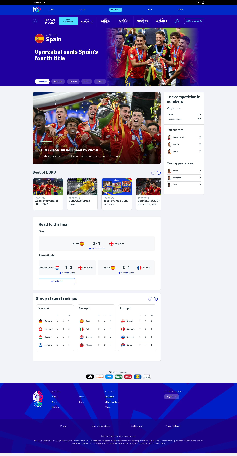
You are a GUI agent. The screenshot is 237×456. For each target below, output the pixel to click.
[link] (51, 10)
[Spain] (82, 321)
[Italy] (82, 329)
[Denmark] (123, 329)
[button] (115, 10)
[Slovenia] (123, 337)
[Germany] (41, 321)
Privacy (63, 426)
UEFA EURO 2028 (37, 10)
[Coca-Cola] (128, 376)
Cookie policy (137, 426)
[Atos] (109, 376)
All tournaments (194, 21)
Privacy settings (173, 426)
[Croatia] (82, 337)
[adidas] (90, 376)
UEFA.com (109, 397)
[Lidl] (138, 376)
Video (55, 397)
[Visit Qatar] (147, 376)
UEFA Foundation (112, 402)
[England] (123, 321)
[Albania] (82, 345)
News (54, 402)
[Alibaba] (100, 376)
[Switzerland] (41, 329)
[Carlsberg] (119, 376)
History (55, 407)
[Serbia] (123, 345)
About (81, 397)
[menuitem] (61, 10)
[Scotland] (41, 345)
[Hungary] (41, 337)
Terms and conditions (100, 426)
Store (81, 402)
